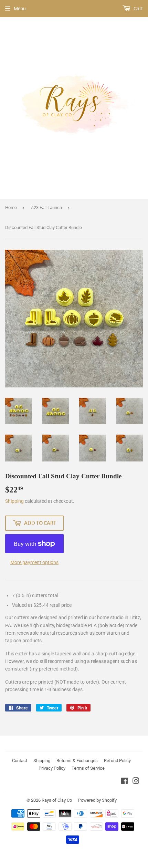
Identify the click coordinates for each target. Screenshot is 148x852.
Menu (20, 8)
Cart (138, 8)
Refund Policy (117, 760)
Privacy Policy (52, 768)
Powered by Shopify (97, 800)
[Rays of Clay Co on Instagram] (136, 782)
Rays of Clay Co (57, 800)
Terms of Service (88, 768)
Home (11, 207)
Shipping (14, 501)
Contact (19, 760)
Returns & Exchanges (77, 760)
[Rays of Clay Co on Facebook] (124, 782)
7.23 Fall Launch (46, 207)
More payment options (34, 562)
